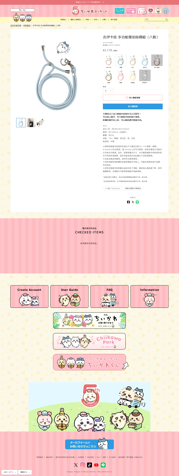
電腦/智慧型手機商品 (133, 188)
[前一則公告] (11, 2)
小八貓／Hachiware (112, 188)
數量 (104, 87)
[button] (64, 19)
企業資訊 (81, 457)
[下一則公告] (167, 2)
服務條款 (40, 457)
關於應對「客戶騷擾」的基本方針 (130, 457)
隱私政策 (49, 457)
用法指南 (90, 457)
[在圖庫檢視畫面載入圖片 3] (41, 122)
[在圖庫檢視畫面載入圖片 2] (31, 122)
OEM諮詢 (112, 457)
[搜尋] (167, 19)
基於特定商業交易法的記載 (65, 457)
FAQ (98, 457)
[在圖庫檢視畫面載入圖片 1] (20, 122)
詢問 (104, 457)
